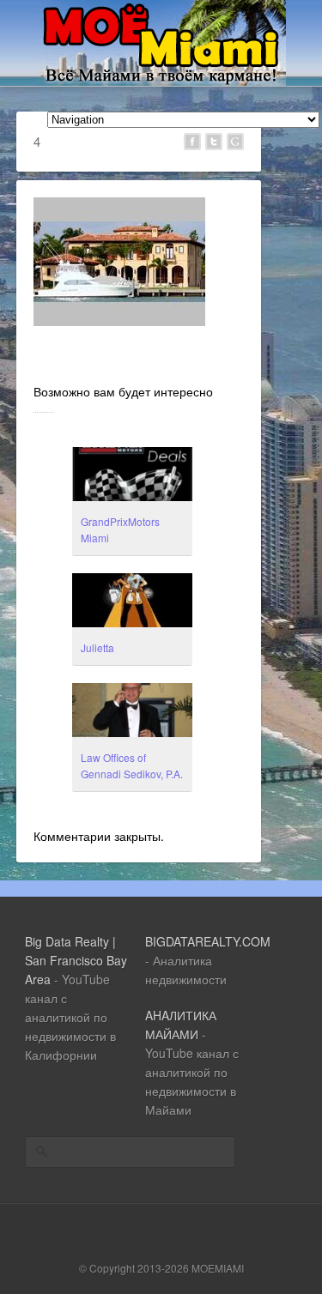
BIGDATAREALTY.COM (207, 941)
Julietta (97, 647)
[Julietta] (132, 602)
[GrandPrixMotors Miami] (132, 476)
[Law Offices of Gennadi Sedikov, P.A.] (132, 712)
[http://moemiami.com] (161, 80)
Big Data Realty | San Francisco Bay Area (76, 960)
